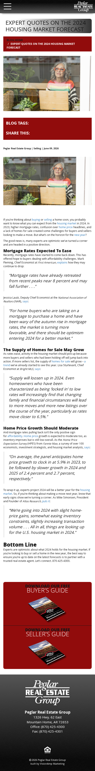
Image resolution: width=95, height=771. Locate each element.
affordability (15, 436)
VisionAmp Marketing (52, 763)
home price (66, 227)
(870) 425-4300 (53, 726)
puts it (46, 501)
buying (36, 219)
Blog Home (15, 40)
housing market (66, 223)
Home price (31, 436)
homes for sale (61, 361)
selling (48, 219)
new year (80, 235)
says (25, 301)
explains (62, 262)
